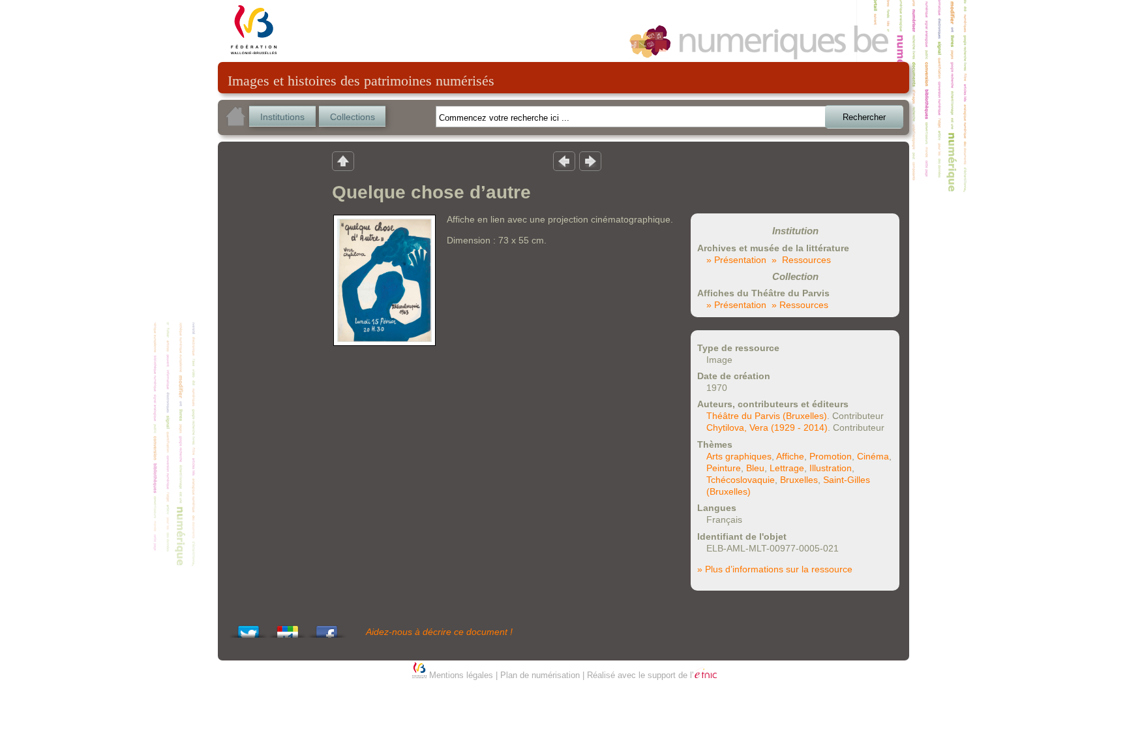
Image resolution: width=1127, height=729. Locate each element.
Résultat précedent (564, 160)
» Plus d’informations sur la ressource (774, 569)
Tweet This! (248, 628)
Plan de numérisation (540, 675)
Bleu (755, 468)
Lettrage (787, 468)
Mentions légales (461, 675)
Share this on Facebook (326, 628)
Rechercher (864, 117)
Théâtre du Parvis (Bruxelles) (766, 416)
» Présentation (736, 260)
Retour (343, 160)
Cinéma (873, 456)
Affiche (790, 456)
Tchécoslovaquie (740, 479)
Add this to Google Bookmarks (287, 628)
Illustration (830, 468)
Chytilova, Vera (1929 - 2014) (767, 427)
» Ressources (801, 260)
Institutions (282, 117)
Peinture (723, 468)
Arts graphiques (739, 456)
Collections (352, 117)
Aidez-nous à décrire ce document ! (439, 632)
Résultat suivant (590, 160)
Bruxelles (799, 479)
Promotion (830, 456)
